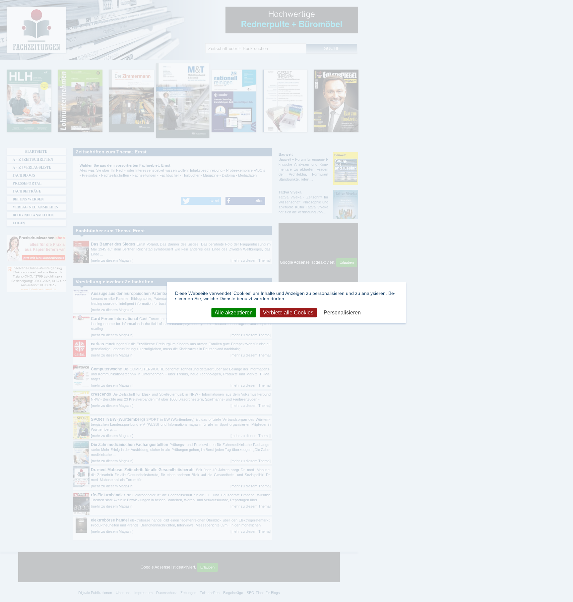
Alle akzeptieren (234, 312)
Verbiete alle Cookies (288, 312)
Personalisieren (342, 312)
